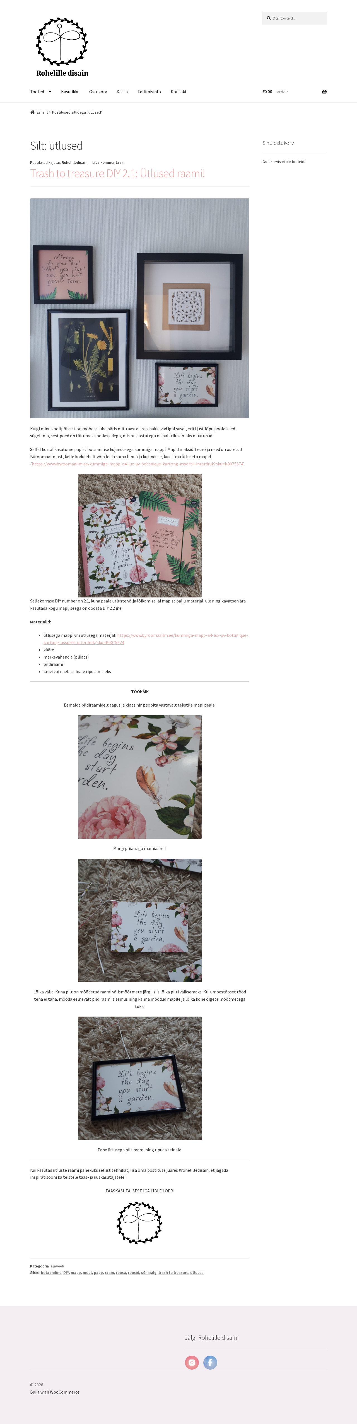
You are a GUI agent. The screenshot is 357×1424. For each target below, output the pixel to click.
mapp (76, 1272)
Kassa (122, 91)
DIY (66, 1272)
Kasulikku (70, 91)
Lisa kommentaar (107, 162)
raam (109, 1272)
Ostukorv (98, 91)
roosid (133, 1272)
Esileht (42, 112)
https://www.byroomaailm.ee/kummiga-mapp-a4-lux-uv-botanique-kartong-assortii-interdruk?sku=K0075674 (137, 464)
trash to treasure (173, 1272)
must (87, 1272)
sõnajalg (148, 1272)
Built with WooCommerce (54, 1392)
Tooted (37, 91)
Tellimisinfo (149, 91)
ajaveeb (57, 1266)
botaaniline (51, 1272)
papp (98, 1272)
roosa (121, 1272)
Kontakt (179, 91)
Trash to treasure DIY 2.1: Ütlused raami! (117, 173)
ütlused (197, 1272)
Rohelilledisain (75, 162)
